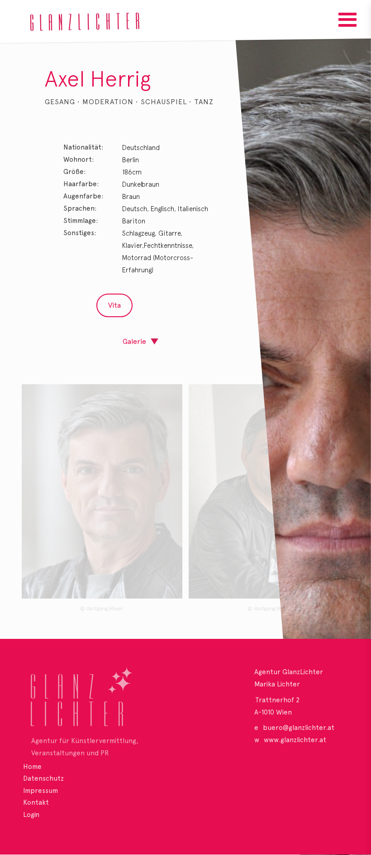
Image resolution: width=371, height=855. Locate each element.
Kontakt (36, 802)
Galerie (134, 341)
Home (32, 767)
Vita (114, 305)
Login (31, 815)
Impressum (40, 791)
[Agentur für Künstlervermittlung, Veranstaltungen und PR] (98, 700)
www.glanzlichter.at (295, 740)
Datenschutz (43, 778)
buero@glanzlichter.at (298, 728)
